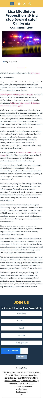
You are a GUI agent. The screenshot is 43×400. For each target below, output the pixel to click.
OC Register (35, 73)
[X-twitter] (24, 3)
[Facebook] (19, 3)
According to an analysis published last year (16, 94)
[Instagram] (29, 3)
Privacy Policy (21, 368)
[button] (12, 3)
